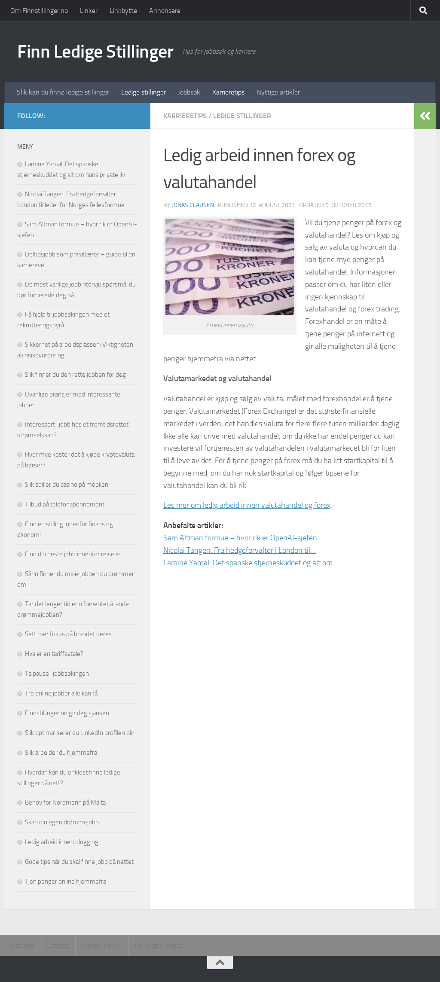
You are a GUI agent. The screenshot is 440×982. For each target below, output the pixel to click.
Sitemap (22, 945)
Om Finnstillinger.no (39, 10)
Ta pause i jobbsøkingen (57, 673)
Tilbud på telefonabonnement (64, 504)
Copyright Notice (159, 945)
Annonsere (164, 10)
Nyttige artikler (278, 92)
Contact (57, 945)
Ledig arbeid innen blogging (61, 842)
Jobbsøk (189, 92)
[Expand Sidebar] (425, 116)
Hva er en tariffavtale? (54, 654)
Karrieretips (228, 92)
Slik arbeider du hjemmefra (61, 752)
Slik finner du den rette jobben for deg (75, 374)
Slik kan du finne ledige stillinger (63, 92)
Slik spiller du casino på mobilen (66, 484)
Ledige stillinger (143, 92)
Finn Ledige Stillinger (95, 51)
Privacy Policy (102, 945)
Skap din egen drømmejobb (62, 822)
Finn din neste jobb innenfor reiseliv (72, 554)
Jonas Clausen (193, 205)
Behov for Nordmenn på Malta (65, 802)
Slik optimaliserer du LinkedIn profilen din (79, 733)
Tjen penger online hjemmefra (65, 881)
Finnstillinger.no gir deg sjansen (67, 713)
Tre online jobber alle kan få (61, 693)
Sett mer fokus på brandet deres (68, 634)
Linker (89, 10)
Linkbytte (123, 10)
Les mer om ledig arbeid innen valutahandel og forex (246, 505)
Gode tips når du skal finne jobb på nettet (79, 862)
